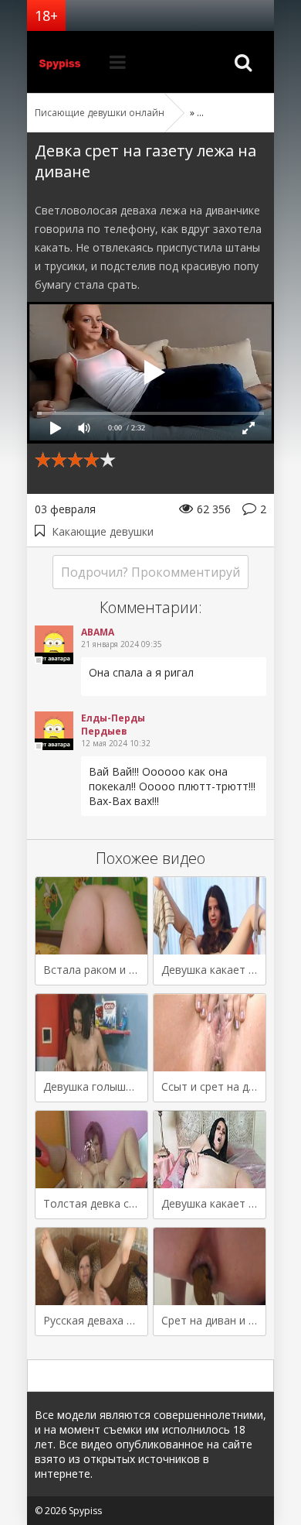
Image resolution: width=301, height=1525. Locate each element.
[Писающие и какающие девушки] (65, 62)
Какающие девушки (103, 531)
